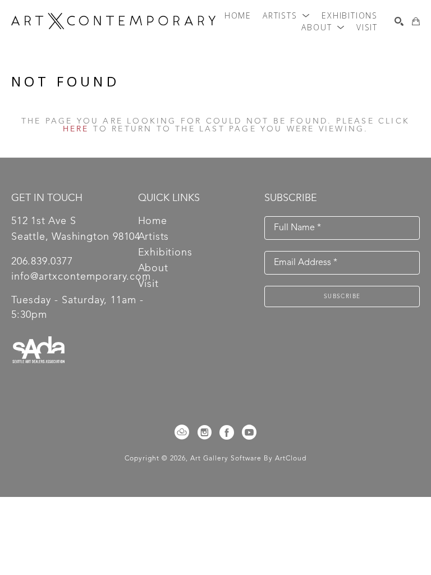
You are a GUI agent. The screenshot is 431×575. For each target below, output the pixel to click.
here (76, 129)
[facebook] (226, 432)
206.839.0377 (42, 262)
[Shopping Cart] (416, 21)
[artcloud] (182, 432)
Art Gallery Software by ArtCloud (248, 458)
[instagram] (204, 432)
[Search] (399, 21)
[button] (286, 15)
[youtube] (249, 432)
